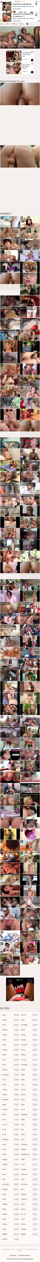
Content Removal (25, 1255)
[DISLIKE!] (7, 23)
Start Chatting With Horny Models (26, 66)
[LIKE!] (1, 23)
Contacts (14, 1255)
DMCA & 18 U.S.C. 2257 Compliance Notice (20, 1259)
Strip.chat (25, 59)
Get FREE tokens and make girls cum (27, 54)
